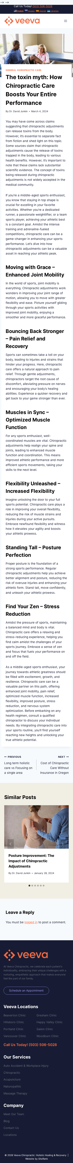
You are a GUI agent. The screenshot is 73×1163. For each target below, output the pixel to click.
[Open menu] (65, 21)
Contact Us (11, 1128)
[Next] (62, 844)
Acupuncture (12, 1079)
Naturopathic (12, 1086)
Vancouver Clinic (15, 1036)
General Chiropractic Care (23, 70)
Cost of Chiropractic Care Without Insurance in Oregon (54, 764)
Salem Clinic (44, 1029)
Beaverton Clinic (15, 1015)
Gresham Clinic (46, 1015)
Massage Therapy (15, 1093)
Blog (7, 1121)
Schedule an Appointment (26, 990)
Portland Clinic (13, 1029)
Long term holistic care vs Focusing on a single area (18, 764)
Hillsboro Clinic (14, 1022)
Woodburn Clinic (47, 1036)
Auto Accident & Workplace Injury (26, 1065)
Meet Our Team (14, 1114)
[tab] (29, 885)
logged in (31, 922)
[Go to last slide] (10, 844)
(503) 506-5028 (42, 6)
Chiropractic (12, 1072)
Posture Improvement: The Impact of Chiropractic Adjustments (31, 860)
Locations (10, 1135)
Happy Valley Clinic (49, 1022)
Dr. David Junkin (18, 111)
